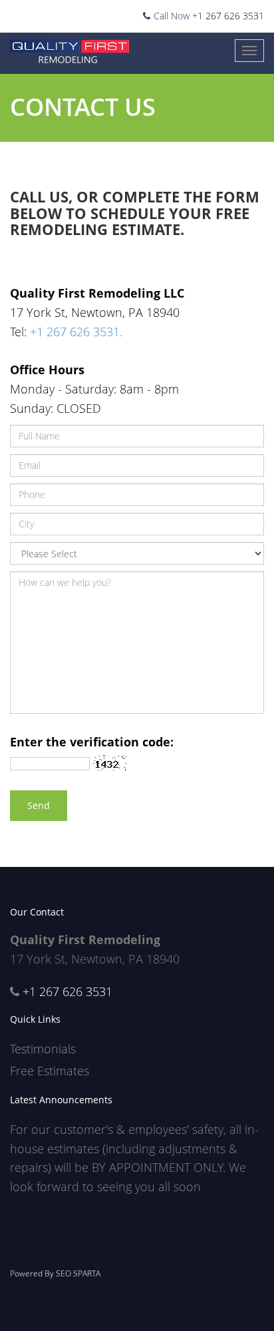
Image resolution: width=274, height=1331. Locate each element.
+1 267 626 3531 (228, 15)
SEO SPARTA (78, 1273)
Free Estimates (49, 1071)
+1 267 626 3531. (76, 332)
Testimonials (43, 1049)
